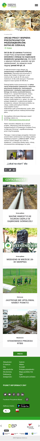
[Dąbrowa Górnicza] (9, 5)
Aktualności (7, 362)
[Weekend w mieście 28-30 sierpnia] (20, 247)
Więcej (20, 354)
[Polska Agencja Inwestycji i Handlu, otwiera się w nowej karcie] (29, 426)
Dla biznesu (7, 372)
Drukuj (9, 48)
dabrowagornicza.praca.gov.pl (19, 120)
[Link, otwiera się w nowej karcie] (6, 170)
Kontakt (22, 367)
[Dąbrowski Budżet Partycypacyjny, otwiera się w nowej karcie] (12, 426)
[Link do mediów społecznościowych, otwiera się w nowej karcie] (5, 394)
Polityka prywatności (26, 369)
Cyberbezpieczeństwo (27, 377)
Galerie (22, 362)
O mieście (6, 364)
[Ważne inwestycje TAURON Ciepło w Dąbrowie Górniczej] (20, 205)
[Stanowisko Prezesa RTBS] (20, 328)
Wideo (21, 364)
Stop (6, 430)
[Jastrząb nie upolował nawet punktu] (20, 287)
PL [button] (6, 411)
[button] (1, 426)
